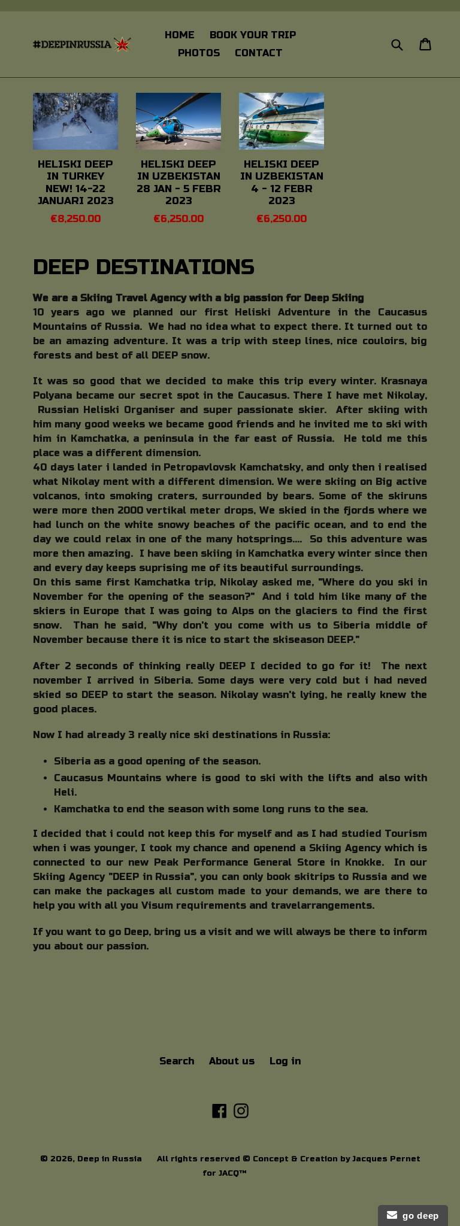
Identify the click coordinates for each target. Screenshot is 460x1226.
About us (232, 1061)
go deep (418, 1215)
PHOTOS (199, 53)
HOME (180, 35)
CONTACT (259, 53)
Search (176, 1061)
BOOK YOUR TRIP (253, 35)
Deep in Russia (109, 1159)
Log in (285, 1061)
